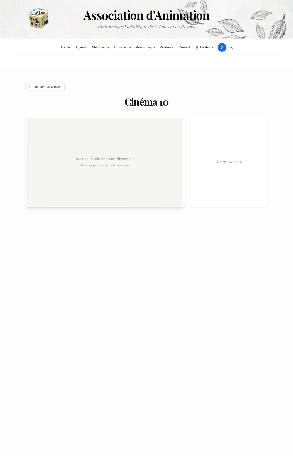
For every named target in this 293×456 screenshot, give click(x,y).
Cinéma (165, 47)
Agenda (81, 47)
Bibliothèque (100, 47)
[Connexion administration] (231, 47)
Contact (184, 47)
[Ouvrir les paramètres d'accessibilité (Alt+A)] (222, 47)
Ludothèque (122, 47)
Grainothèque (145, 47)
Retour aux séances (48, 87)
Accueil (66, 47)
